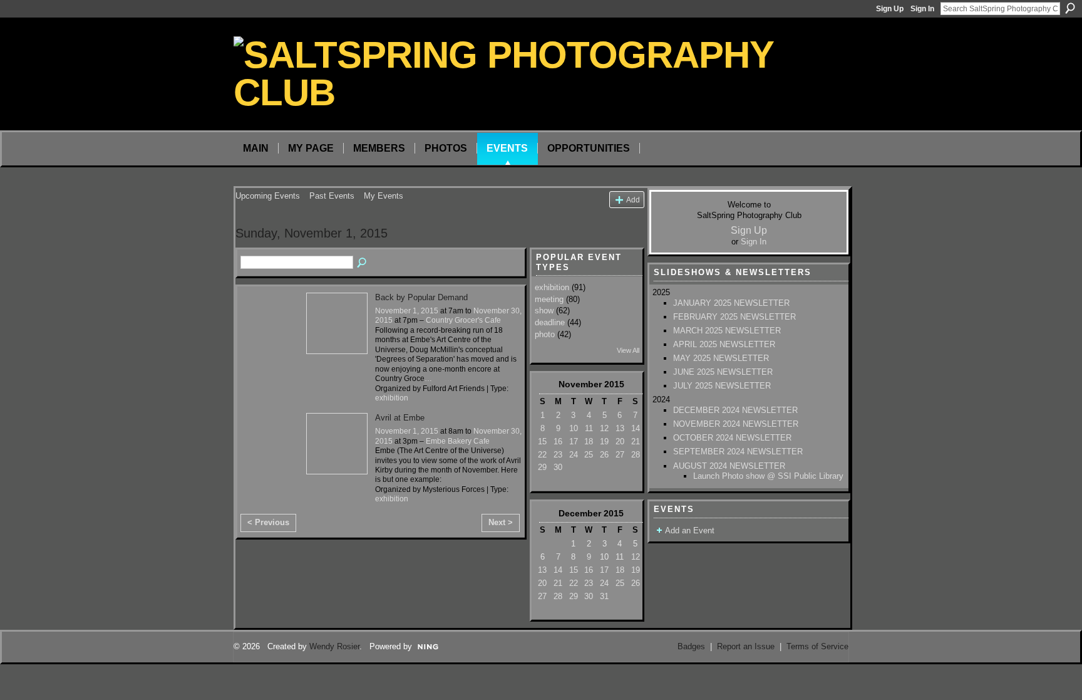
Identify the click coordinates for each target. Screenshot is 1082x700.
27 (620, 454)
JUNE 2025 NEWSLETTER (723, 372)
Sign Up (890, 8)
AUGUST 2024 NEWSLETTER (729, 466)
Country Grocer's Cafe (463, 320)
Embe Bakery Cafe (458, 441)
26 (604, 454)
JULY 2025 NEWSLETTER (722, 385)
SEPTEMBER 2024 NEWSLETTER (738, 451)
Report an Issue (746, 646)
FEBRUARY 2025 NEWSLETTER (734, 316)
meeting (549, 299)
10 (573, 428)
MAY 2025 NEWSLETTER (721, 358)
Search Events (362, 263)
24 (573, 454)
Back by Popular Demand (421, 297)
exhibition (391, 398)
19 (604, 441)
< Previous (268, 522)
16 (558, 441)
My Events (383, 196)
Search (1070, 8)
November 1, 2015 (406, 310)
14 (635, 428)
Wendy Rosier (334, 646)
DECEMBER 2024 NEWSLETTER (735, 410)
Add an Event (689, 530)
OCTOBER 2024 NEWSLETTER (732, 437)
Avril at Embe (400, 417)
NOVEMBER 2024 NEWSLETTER (735, 424)
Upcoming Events (267, 196)
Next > (500, 522)
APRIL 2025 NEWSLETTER (724, 344)
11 (589, 428)
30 (558, 467)
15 (542, 441)
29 (542, 467)
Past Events (331, 196)
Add (633, 200)
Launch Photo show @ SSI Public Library (768, 476)
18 (588, 441)
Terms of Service (817, 646)
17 (573, 441)
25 (588, 454)
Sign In (922, 8)
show (544, 310)
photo (545, 334)
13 (620, 428)
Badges (691, 646)
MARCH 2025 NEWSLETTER (727, 330)
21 (635, 441)
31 (604, 596)
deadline (550, 322)
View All (628, 350)
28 (635, 454)
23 (558, 454)
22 (542, 454)
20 (620, 441)
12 (604, 428)
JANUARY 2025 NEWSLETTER (731, 303)
